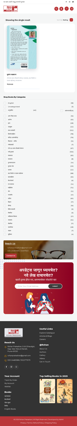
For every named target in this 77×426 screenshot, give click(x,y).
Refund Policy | (39, 423)
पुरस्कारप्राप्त (11, 163)
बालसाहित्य (11, 177)
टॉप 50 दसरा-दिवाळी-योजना (15, 78)
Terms (29, 423)
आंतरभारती (68, 111)
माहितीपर (10, 188)
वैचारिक (10, 213)
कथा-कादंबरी (11, 130)
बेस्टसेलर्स (10, 180)
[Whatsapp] (72, 1)
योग (9, 191)
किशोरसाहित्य (11, 134)
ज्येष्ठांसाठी (10, 145)
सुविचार (10, 234)
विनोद (9, 206)
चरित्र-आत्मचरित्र (13, 137)
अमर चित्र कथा (12, 116)
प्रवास (9, 170)
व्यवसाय (10, 220)
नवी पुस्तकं (11, 152)
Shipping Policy (51, 423)
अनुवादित (10, 110)
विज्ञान (9, 202)
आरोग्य (10, 120)
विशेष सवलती (11, 209)
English (11, 103)
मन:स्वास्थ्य (18, 80)
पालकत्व (25, 78)
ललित (9, 198)
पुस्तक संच (11, 166)
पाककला (10, 155)
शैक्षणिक (10, 223)
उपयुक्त (10, 127)
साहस (9, 231)
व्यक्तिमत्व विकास (12, 216)
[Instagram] (69, 1)
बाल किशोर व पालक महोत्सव (15, 173)
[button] (42, 391)
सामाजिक (10, 227)
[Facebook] (66, 1)
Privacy (23, 423)
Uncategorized (14, 107)
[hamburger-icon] (71, 9)
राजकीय (10, 195)
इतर (9, 123)
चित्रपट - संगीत (12, 141)
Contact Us (11, 256)
